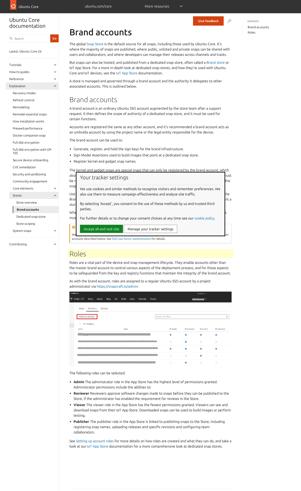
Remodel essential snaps (30, 114)
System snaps (22, 230)
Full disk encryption (26, 142)
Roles (251, 32)
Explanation (17, 86)
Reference (16, 79)
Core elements (23, 188)
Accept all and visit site (101, 229)
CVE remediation (24, 167)
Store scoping (25, 223)
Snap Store (95, 44)
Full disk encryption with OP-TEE (32, 151)
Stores (17, 195)
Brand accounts (28, 209)
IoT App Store (126, 73)
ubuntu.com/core (98, 6)
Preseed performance (28, 128)
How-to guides (19, 72)
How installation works (28, 121)
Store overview (26, 202)
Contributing (18, 244)
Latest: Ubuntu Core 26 (25, 51)
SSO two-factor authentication (131, 238)
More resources (157, 6)
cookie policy (204, 218)
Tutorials (15, 65)
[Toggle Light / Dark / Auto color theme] (229, 21)
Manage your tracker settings (150, 229)
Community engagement (30, 181)
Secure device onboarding (30, 160)
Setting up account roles (95, 441)
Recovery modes (24, 93)
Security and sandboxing (29, 174)
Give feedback (208, 21)
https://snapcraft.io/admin (117, 286)
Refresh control (23, 100)
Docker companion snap (29, 135)
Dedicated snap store (31, 216)
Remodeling (21, 107)
